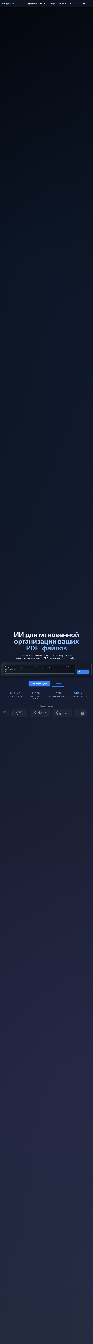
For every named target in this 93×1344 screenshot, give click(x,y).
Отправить (83, 672)
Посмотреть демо (39, 684)
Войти (84, 4)
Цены (71, 4)
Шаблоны (43, 4)
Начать (58, 684)
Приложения (32, 4)
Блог (77, 4)
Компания (62, 4)
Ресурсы (53, 4)
